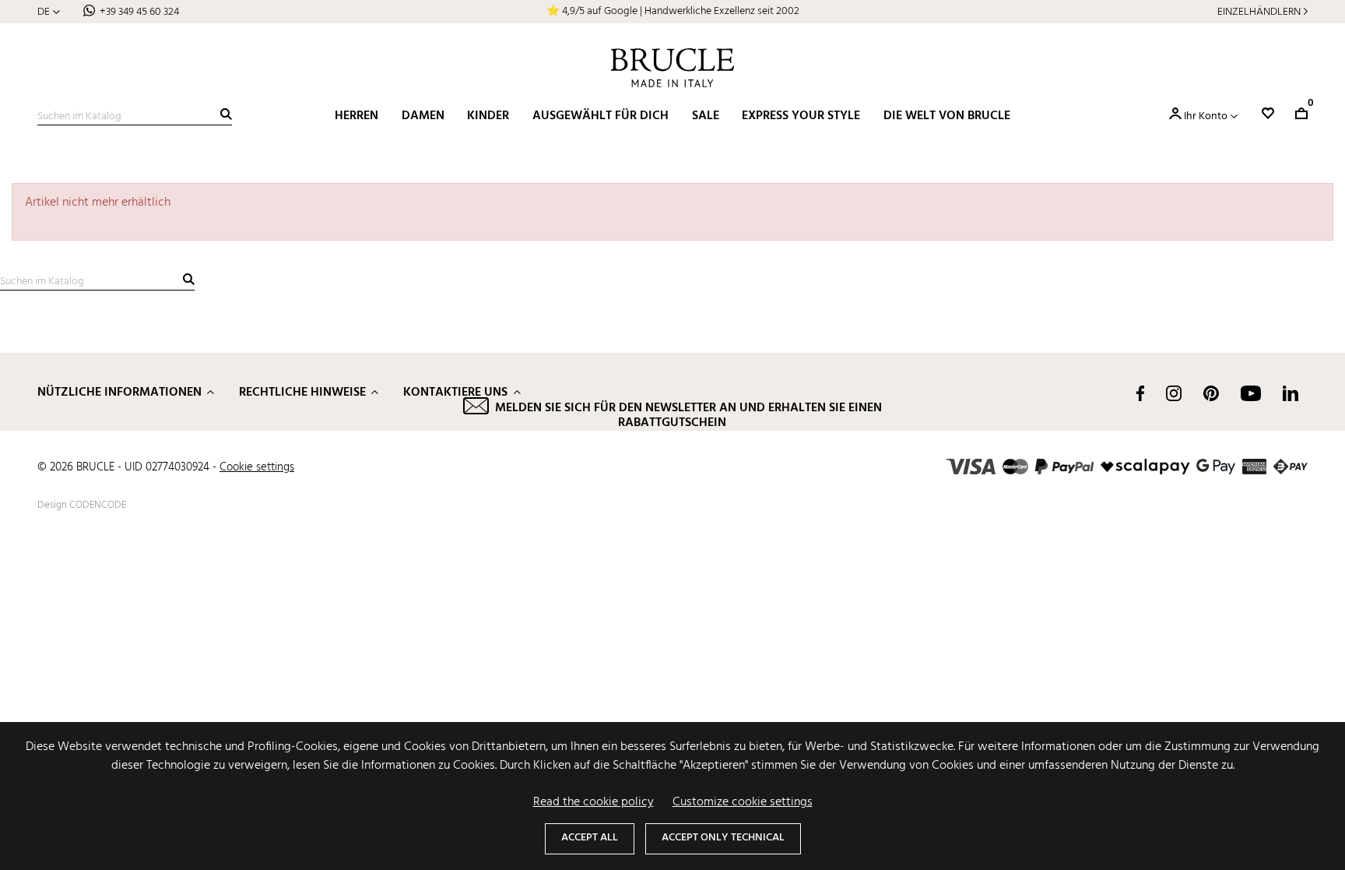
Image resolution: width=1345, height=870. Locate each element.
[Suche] (226, 114)
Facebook (1140, 393)
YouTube (1251, 393)
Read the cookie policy (593, 802)
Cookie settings (256, 467)
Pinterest (1211, 393)
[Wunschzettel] (1268, 113)
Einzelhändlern (1259, 12)
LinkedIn (1290, 393)
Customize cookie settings (742, 802)
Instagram (1174, 393)
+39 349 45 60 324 (139, 12)
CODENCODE (97, 505)
